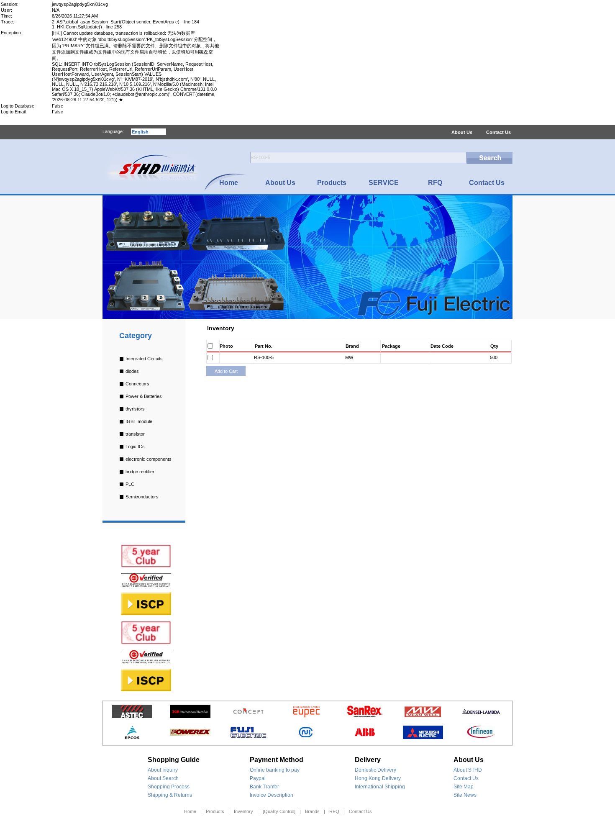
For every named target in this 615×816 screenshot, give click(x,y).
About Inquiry (163, 770)
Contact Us (498, 132)
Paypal (258, 778)
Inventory (243, 811)
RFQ (334, 811)
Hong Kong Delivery (378, 778)
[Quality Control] (279, 811)
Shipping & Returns (170, 795)
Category (135, 335)
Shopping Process (169, 787)
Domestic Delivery (375, 770)
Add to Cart (226, 371)
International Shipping (380, 787)
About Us (461, 132)
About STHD (468, 770)
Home (190, 811)
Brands (312, 811)
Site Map (464, 787)
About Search (163, 778)
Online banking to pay (275, 770)
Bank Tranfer (264, 787)
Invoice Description (271, 795)
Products (215, 811)
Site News (465, 795)
